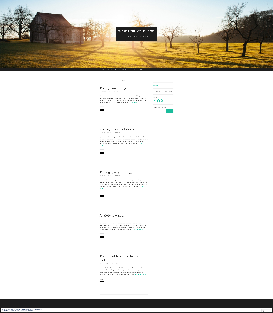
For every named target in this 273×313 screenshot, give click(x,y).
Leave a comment (117, 219)
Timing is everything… (116, 172)
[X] (162, 101)
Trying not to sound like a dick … (119, 258)
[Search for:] (163, 111)
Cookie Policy (30, 310)
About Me (133, 69)
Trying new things (113, 88)
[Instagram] (155, 101)
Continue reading (135, 102)
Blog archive (123, 69)
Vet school (111, 69)
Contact (141, 69)
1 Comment (116, 92)
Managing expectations (117, 129)
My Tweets (156, 85)
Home (103, 69)
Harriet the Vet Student (136, 31)
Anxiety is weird (112, 215)
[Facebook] (158, 101)
